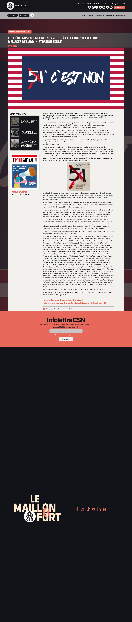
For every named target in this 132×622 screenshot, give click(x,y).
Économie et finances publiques (62, 300)
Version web (24, 194)
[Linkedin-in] (111, 7)
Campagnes (47, 300)
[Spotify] (103, 7)
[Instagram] (93, 7)
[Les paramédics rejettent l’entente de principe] (15, 121)
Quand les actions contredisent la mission (28, 133)
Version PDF (15, 194)
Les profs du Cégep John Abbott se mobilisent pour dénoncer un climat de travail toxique (28, 143)
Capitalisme (47, 303)
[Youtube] (100, 7)
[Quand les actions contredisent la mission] (15, 132)
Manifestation (69, 303)
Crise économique (57, 303)
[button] (32, 15)
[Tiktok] (96, 7)
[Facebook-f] (89, 7)
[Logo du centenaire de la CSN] (10, 6)
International (77, 300)
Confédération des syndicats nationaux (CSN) (90, 303)
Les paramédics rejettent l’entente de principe (28, 122)
